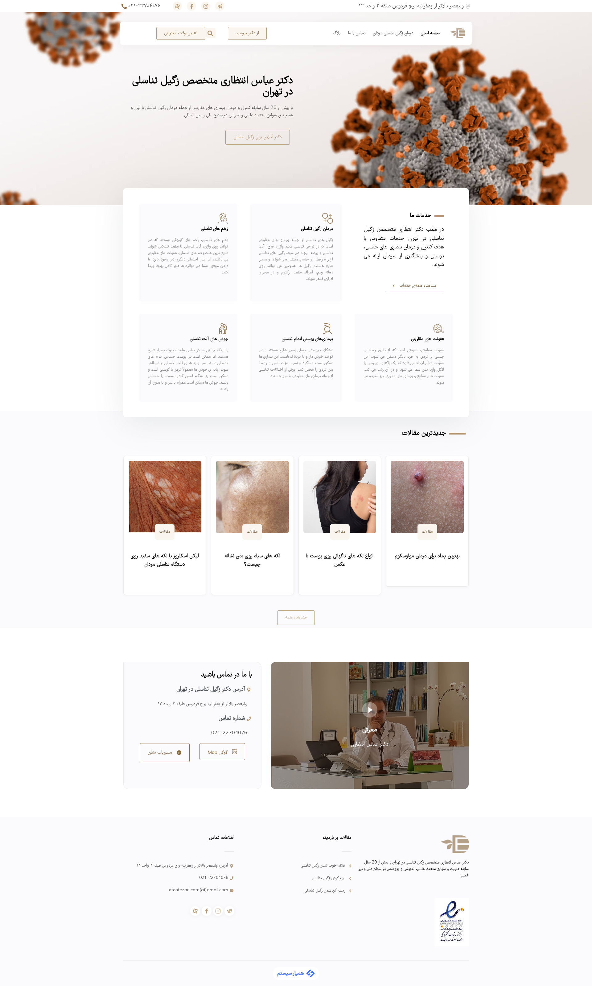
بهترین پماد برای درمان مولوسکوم (427, 556)
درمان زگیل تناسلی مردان (393, 33)
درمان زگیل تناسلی (317, 229)
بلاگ (337, 33)
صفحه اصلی (430, 33)
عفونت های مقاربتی (427, 339)
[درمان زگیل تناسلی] (327, 218)
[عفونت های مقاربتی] (438, 328)
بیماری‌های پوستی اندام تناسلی (307, 339)
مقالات (427, 532)
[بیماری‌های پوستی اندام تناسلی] (327, 328)
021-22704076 (229, 733)
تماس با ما (357, 33)
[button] (210, 33)
